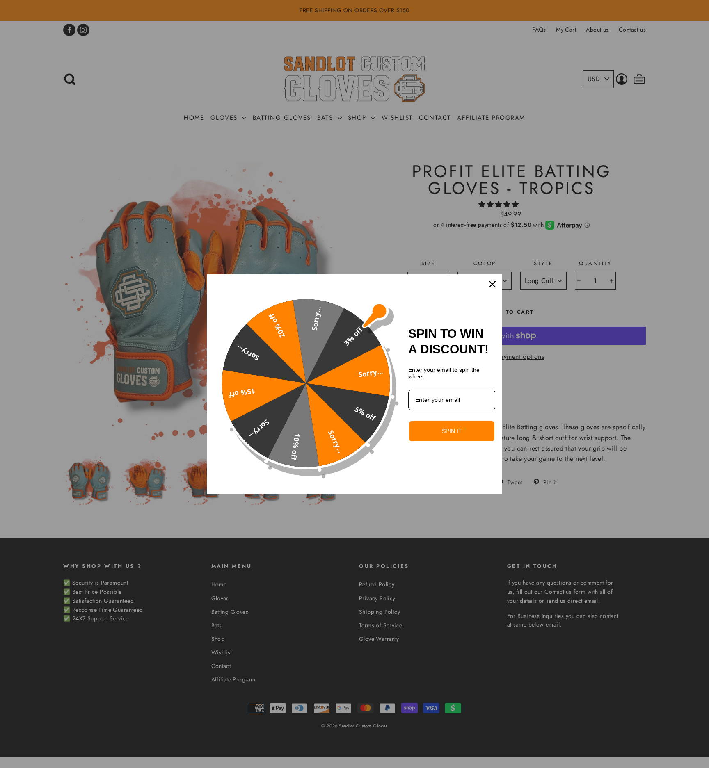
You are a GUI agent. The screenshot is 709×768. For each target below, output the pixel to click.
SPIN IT (452, 431)
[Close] (492, 284)
